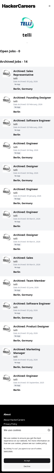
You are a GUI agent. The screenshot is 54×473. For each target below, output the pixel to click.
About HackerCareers (14, 419)
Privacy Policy (10, 424)
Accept (27, 460)
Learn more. (8, 451)
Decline (27, 466)
